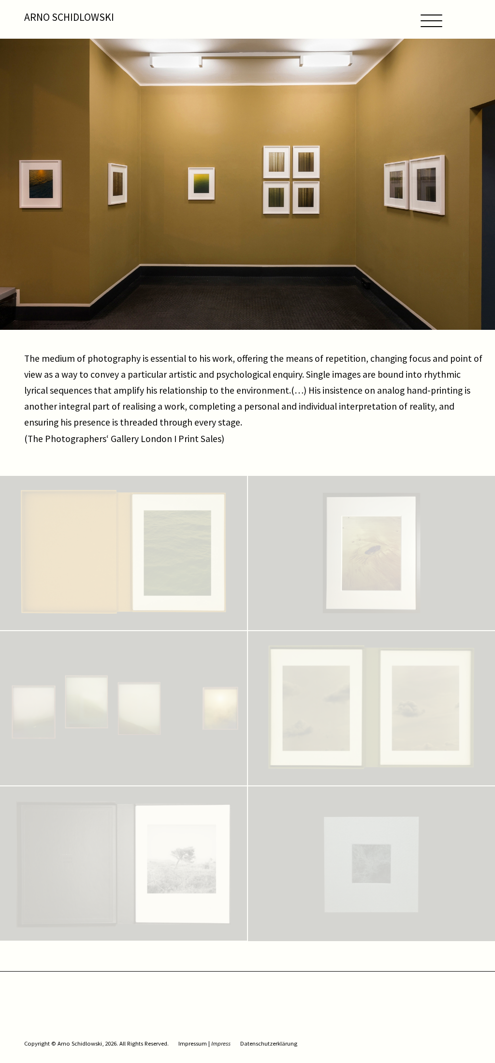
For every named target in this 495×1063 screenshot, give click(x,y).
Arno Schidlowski (69, 17)
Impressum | (204, 1043)
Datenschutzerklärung (268, 1043)
